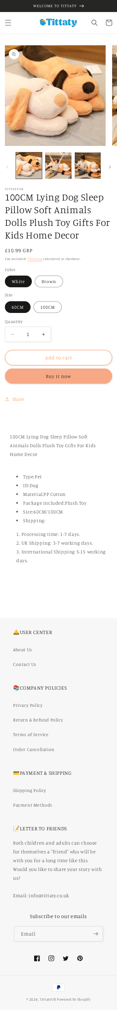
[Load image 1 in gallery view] (29, 165)
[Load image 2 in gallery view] (58, 165)
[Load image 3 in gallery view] (88, 165)
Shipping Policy (29, 790)
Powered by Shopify (74, 999)
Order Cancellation (34, 749)
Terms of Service (31, 734)
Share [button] (18, 399)
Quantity (13, 321)
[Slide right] (110, 167)
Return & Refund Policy (38, 719)
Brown (49, 281)
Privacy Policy (28, 705)
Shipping (35, 259)
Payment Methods (32, 805)
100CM (47, 307)
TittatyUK (48, 999)
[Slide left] (7, 167)
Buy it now (58, 376)
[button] (8, 23)
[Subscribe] (95, 933)
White (18, 281)
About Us (22, 649)
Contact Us (24, 664)
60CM (18, 307)
